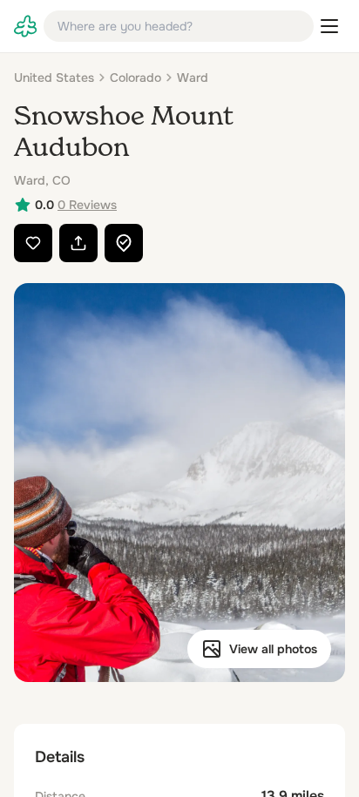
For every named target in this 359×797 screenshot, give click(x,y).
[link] (25, 26)
